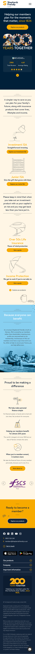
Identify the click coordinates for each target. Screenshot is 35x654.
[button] (29, 649)
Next (31, 483)
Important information (12, 569)
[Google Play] (26, 553)
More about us (17, 468)
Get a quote (17, 250)
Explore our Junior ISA (17, 184)
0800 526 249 (9, 538)
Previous (4, 483)
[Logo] (10, 4)
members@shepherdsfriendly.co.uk (15, 541)
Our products (8, 560)
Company (6, 565)
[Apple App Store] (10, 553)
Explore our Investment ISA (17, 152)
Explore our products (17, 27)
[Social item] (4, 533)
